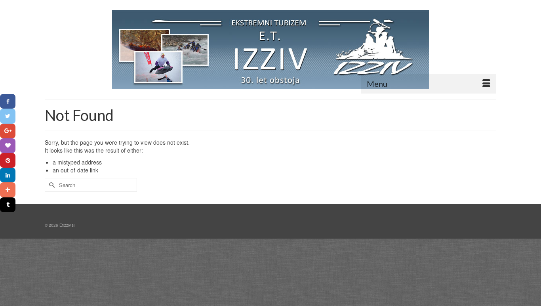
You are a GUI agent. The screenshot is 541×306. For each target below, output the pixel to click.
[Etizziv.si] (270, 49)
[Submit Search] (51, 185)
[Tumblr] (7, 204)
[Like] (7, 145)
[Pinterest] (7, 160)
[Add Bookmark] (7, 189)
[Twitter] (7, 116)
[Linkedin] (7, 175)
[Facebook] (7, 101)
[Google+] (7, 131)
